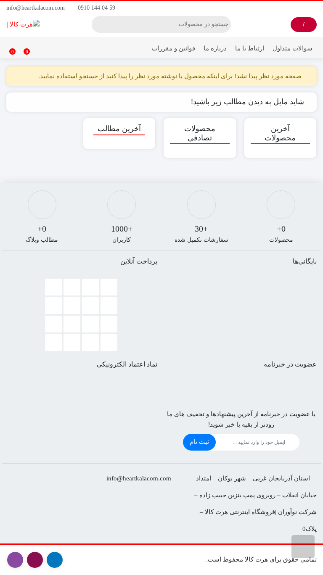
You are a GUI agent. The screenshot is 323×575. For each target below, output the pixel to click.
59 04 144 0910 (97, 8)
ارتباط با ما (249, 48)
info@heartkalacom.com (36, 8)
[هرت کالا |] (23, 24)
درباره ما (215, 48)
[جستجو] (98, 24)
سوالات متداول (292, 48)
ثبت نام (199, 441)
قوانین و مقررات (173, 48)
